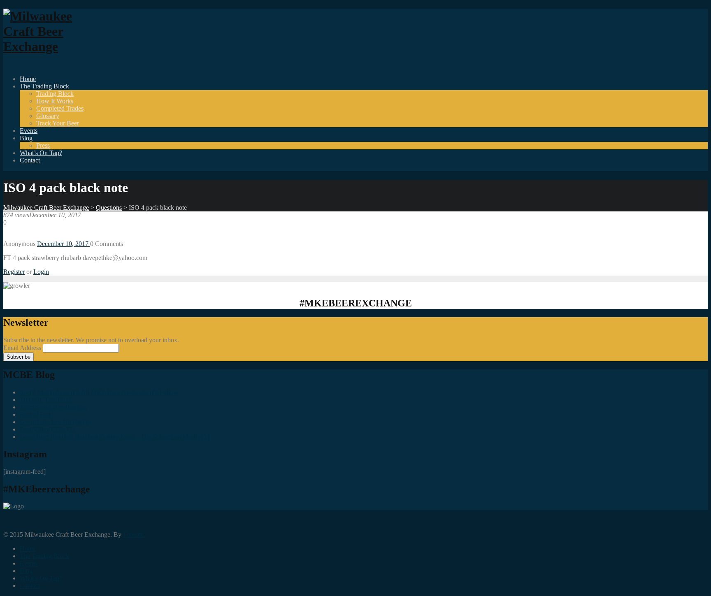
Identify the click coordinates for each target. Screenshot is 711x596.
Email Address (23, 347)
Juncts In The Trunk (46, 399)
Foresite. (134, 534)
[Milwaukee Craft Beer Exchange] (48, 46)
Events (28, 130)
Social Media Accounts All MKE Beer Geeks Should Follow (99, 392)
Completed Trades (60, 108)
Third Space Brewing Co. (53, 407)
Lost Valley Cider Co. (48, 429)
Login (41, 271)
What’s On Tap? (41, 152)
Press (43, 145)
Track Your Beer (57, 123)
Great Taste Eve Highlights (55, 421)
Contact (30, 160)
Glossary (47, 115)
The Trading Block (44, 86)
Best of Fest (35, 414)
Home (28, 78)
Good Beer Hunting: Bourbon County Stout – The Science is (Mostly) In (114, 436)
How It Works (54, 100)
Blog (26, 138)
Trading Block (55, 93)
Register (14, 271)
